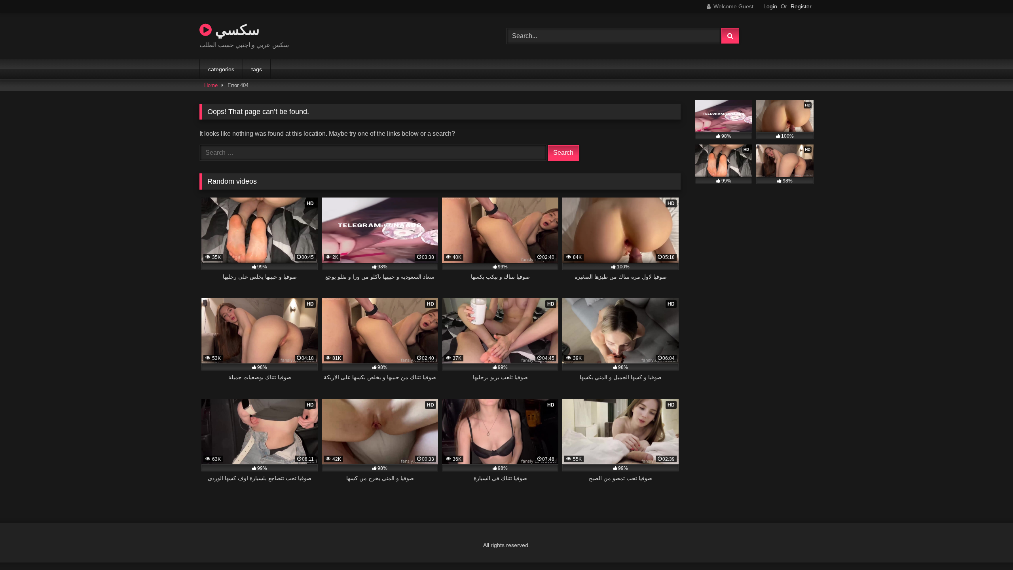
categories (221, 69)
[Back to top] (988, 546)
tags (256, 69)
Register (801, 6)
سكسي (236, 29)
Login (770, 6)
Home (211, 85)
